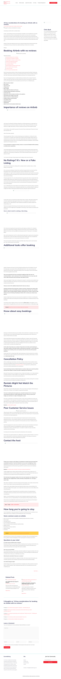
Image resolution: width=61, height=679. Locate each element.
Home (17, 2)
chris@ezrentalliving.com (32, 667)
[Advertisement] (30, 12)
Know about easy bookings (11, 62)
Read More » (8, 590)
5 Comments (6, 26)
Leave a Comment (12, 583)
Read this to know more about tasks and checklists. (18, 307)
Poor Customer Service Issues (11, 66)
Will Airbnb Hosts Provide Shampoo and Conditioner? (19, 533)
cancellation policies (20, 364)
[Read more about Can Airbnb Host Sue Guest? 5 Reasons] (11, 579)
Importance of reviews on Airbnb (12, 58)
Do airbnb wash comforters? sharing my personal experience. (18, 469)
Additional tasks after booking (11, 61)
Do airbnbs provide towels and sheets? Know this (17, 616)
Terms (25, 664)
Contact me (26, 661)
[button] (53, 3)
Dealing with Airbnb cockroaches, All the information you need (29, 583)
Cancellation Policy (9, 64)
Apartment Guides (28, 2)
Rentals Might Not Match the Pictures (13, 65)
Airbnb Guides (21, 2)
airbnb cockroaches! (15, 504)
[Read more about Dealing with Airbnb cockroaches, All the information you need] (29, 580)
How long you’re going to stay (11, 69)
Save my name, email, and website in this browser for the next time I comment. (20, 644)
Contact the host (9, 68)
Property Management (41, 2)
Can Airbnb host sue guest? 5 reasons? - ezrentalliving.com (19, 607)
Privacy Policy (26, 662)
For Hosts (34, 2)
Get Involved (50, 662)
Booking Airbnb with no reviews (12, 57)
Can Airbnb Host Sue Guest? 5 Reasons (12, 582)
